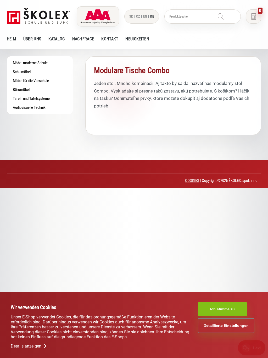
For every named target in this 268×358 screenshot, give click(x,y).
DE (152, 16)
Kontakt (109, 39)
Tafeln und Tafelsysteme (31, 98)
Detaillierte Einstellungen (226, 325)
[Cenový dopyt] (253, 16)
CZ (138, 16)
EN (145, 16)
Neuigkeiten (137, 39)
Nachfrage (83, 39)
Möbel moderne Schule (30, 63)
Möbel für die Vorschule (31, 80)
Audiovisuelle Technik (29, 107)
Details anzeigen (26, 346)
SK (131, 16)
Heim (11, 39)
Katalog (56, 39)
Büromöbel (21, 89)
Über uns (32, 39)
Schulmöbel (22, 71)
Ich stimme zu (222, 309)
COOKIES (192, 180)
